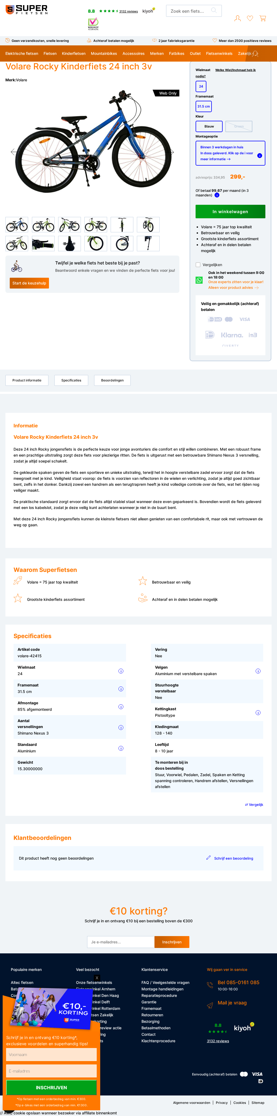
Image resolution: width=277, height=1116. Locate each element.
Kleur (200, 116)
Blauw (209, 126)
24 (201, 86)
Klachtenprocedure (158, 1040)
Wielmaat (226, 73)
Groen (239, 126)
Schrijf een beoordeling (233, 858)
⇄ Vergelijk (254, 804)
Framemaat (205, 96)
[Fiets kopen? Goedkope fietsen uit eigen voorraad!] (26, 13)
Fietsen (50, 53)
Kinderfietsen (73, 53)
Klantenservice (264, 54)
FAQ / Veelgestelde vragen (165, 982)
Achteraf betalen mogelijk (113, 41)
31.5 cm (203, 106)
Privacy (222, 1103)
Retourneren (152, 1015)
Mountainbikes (104, 53)
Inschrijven (172, 942)
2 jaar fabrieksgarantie (176, 41)
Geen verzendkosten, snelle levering (40, 41)
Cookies (239, 1103)
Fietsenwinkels (219, 53)
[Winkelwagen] (262, 18)
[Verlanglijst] (250, 18)
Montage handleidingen (162, 989)
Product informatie (26, 380)
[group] (92, 141)
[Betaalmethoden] (244, 1075)
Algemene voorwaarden (191, 1103)
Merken (157, 53)
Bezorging (150, 1021)
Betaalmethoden (155, 1027)
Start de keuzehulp (29, 283)
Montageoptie (207, 136)
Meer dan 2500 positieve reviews (245, 41)
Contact (148, 1034)
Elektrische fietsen (21, 53)
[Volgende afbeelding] (169, 152)
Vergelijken (212, 264)
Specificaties (71, 380)
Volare (21, 80)
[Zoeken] (214, 11)
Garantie (148, 1002)
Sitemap (258, 1103)
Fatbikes (176, 53)
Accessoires (134, 53)
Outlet (195, 53)
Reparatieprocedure (159, 995)
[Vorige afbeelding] (15, 152)
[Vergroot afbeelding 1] (92, 141)
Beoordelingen (112, 380)
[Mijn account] (238, 18)
